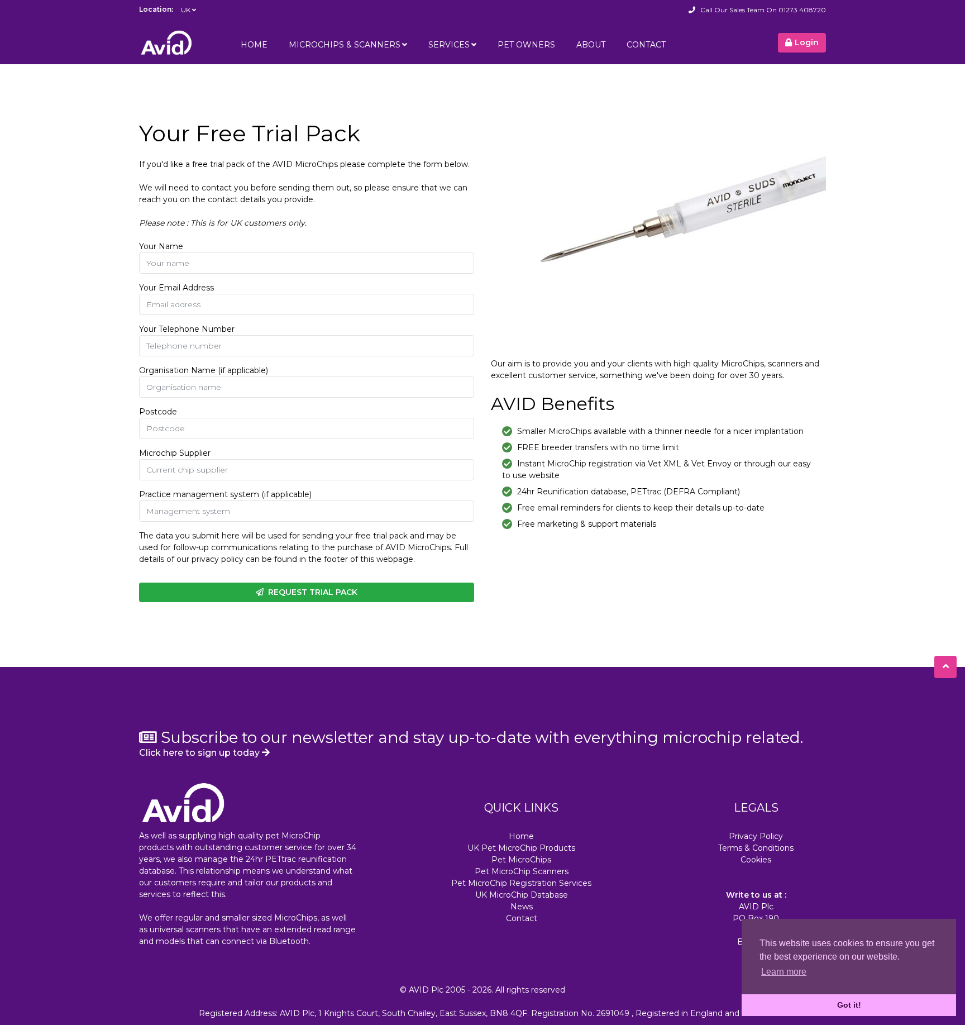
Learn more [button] (783, 971)
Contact (646, 45)
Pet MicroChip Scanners (522, 871)
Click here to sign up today (200, 752)
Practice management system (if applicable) (225, 494)
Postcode (158, 412)
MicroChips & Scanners (344, 45)
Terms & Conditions (756, 848)
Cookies (756, 860)
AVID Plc (426, 990)
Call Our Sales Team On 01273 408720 (763, 10)
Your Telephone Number (187, 329)
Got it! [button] (849, 1004)
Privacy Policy (756, 836)
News (521, 907)
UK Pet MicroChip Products (521, 848)
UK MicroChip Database (521, 895)
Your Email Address (176, 288)
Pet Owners (526, 45)
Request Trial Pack (310, 592)
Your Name (161, 246)
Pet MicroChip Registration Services (521, 883)
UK (185, 10)
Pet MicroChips (521, 860)
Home (254, 45)
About (590, 45)
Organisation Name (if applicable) (203, 370)
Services (449, 45)
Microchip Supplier (175, 453)
